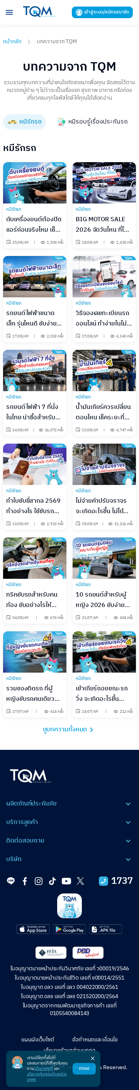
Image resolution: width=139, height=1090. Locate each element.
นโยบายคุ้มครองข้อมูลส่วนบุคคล (46, 1077)
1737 (122, 881)
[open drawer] (9, 12)
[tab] (24, 122)
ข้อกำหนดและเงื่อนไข (95, 1039)
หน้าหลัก (12, 41)
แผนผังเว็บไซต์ (37, 1039)
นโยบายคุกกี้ (43, 1069)
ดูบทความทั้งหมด (65, 729)
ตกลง (84, 1068)
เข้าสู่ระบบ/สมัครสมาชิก (106, 12)
